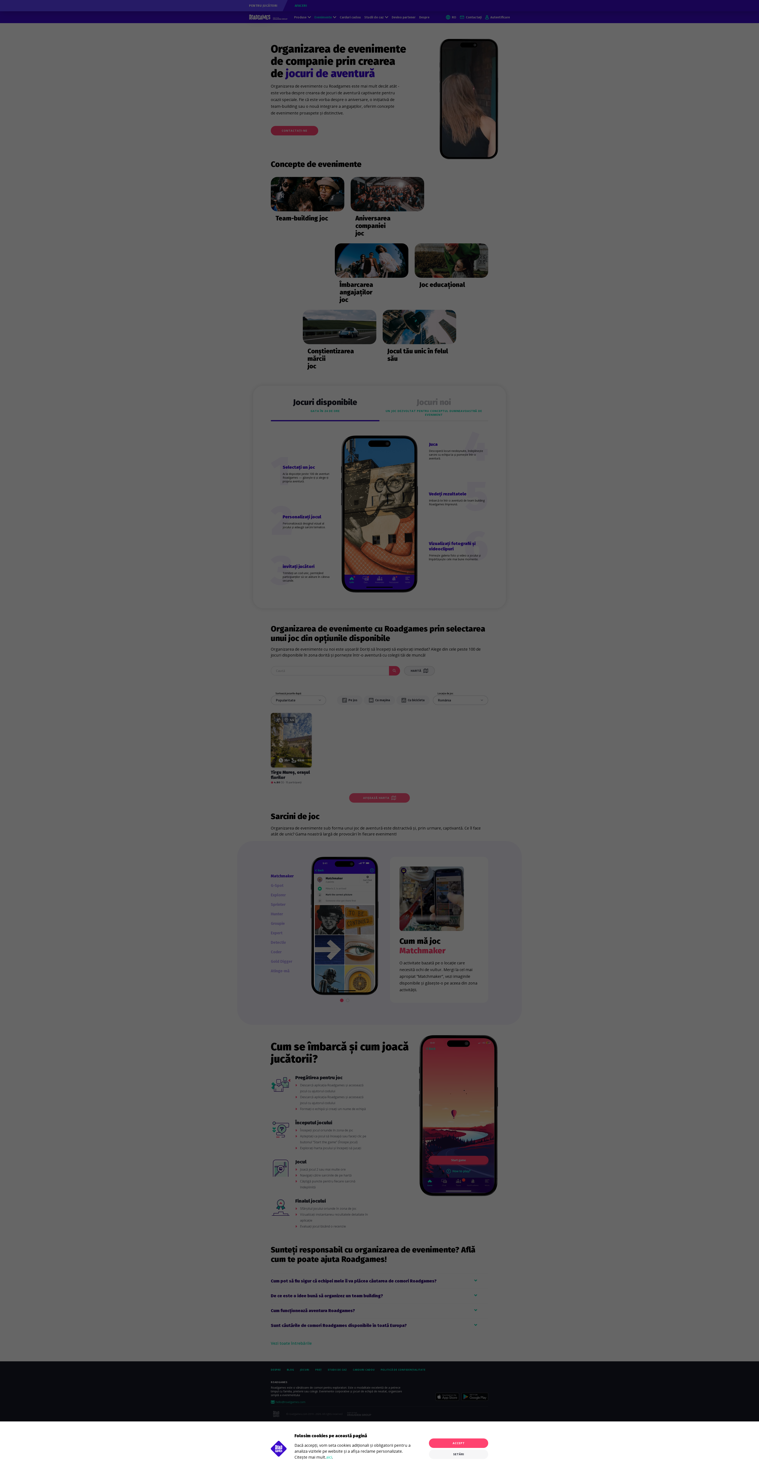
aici (329, 1457)
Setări (458, 1454)
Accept (459, 1443)
